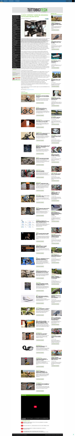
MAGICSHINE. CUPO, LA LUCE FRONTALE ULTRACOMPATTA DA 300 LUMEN (43, 121)
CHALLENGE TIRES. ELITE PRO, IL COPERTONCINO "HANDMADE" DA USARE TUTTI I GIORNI (42, 359)
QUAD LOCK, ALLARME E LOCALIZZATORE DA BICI (40, 171)
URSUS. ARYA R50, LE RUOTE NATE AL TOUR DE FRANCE (56, 174)
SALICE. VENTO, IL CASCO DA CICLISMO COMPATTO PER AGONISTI (56, 136)
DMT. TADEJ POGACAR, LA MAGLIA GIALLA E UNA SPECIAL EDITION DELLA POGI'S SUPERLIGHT (42, 297)
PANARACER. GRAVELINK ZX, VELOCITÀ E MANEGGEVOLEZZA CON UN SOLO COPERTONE (56, 296)
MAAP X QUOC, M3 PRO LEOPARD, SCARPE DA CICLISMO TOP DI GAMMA (55, 155)
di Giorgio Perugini (53, 44)
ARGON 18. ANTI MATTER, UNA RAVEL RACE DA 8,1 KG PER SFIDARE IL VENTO (42, 159)
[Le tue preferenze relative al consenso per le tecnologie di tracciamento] (73, 434)
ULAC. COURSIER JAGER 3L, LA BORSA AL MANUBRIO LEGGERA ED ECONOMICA (43, 309)
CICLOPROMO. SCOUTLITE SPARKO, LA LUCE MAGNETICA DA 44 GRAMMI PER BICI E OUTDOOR (42, 384)
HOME (22, 13)
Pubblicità (46, 434)
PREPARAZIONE (15, 55)
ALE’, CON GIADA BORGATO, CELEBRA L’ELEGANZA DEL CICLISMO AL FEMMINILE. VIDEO (34, 428)
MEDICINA (14, 49)
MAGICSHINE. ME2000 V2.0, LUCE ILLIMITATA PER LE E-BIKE (41, 346)
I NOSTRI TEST (54, 13)
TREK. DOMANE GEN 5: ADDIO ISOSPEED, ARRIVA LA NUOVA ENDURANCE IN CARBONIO (42, 209)
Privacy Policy (53, 434)
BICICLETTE (15, 21)
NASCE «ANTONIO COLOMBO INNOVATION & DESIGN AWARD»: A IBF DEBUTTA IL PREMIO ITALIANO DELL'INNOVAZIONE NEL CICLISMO (42, 322)
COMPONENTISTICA (39, 119)
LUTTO (14, 48)
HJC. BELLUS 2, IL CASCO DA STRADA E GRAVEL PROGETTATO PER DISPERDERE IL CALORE (42, 96)
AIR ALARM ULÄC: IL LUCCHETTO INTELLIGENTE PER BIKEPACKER (41, 334)
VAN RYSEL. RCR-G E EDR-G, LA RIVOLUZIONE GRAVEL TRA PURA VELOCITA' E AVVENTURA (41, 109)
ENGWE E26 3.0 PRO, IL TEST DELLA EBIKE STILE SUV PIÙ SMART (56, 80)
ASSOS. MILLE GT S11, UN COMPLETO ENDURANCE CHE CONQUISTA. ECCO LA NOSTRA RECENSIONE (56, 236)
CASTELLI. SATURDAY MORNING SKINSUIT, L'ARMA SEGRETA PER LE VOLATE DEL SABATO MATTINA (56, 358)
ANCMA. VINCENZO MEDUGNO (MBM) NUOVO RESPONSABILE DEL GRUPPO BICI (42, 234)
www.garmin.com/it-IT (30, 89)
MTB (13, 51)
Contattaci (60, 434)
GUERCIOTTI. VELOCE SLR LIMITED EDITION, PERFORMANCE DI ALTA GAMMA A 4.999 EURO (55, 193)
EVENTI (14, 39)
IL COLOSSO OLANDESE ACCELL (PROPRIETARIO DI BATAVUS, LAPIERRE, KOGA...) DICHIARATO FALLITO (42, 222)
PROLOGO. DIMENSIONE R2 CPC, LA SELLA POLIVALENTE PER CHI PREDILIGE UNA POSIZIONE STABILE (56, 318)
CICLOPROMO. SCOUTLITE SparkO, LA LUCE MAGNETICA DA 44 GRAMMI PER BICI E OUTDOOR (35, 418)
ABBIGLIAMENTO (16, 16)
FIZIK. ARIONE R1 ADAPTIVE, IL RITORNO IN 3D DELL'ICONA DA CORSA (56, 42)
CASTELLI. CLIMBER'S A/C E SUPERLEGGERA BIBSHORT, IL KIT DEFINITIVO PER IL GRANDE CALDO (42, 372)
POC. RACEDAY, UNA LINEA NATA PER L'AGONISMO (55, 118)
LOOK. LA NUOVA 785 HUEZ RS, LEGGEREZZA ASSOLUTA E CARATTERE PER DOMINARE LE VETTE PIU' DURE (42, 272)
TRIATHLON (15, 67)
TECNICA (14, 65)
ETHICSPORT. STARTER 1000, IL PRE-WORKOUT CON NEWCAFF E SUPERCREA (42, 184)
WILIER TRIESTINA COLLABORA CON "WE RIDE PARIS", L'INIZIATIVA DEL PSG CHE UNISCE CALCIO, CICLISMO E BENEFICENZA (43, 146)
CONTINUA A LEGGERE (40, 115)
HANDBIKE (14, 44)
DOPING (14, 32)
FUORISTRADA (15, 41)
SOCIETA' (14, 63)
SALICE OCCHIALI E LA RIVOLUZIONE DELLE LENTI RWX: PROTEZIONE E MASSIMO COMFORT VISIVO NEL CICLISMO (56, 214)
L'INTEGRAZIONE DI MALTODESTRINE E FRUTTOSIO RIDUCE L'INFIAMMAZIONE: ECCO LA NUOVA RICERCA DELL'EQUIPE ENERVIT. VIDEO (35, 431)
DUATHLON (15, 34)
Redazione (49, 434)
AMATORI (14, 19)
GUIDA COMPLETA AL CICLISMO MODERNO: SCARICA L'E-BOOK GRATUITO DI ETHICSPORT (41, 247)
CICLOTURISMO (15, 27)
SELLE (14, 62)
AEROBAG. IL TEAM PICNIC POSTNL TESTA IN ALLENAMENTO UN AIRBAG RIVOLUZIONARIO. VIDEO (35, 422)
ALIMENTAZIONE (15, 17)
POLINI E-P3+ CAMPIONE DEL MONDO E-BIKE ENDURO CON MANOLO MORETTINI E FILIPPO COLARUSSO (43, 259)
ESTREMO (14, 37)
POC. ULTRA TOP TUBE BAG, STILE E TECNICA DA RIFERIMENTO (56, 61)
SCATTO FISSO (15, 60)
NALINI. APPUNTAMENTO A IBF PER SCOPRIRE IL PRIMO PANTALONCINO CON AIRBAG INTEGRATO (42, 284)
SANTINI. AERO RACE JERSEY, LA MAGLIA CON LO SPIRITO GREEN (56, 337)
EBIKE (14, 35)
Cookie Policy (57, 434)
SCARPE (14, 58)
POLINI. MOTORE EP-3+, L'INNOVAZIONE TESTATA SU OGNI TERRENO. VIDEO (36, 425)
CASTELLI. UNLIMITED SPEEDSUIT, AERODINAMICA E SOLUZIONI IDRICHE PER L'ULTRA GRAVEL (56, 277)
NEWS (14, 53)
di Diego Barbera (53, 82)
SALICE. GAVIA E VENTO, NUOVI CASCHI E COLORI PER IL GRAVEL (42, 196)
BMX (13, 23)
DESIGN (14, 30)
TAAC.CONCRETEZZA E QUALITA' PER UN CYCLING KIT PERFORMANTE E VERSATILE (56, 256)
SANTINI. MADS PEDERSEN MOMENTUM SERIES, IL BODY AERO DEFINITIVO (56, 99)
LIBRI (14, 46)
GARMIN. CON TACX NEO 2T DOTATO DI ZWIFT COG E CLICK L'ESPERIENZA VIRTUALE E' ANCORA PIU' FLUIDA (43, 134)
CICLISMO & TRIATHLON (15, 25)
